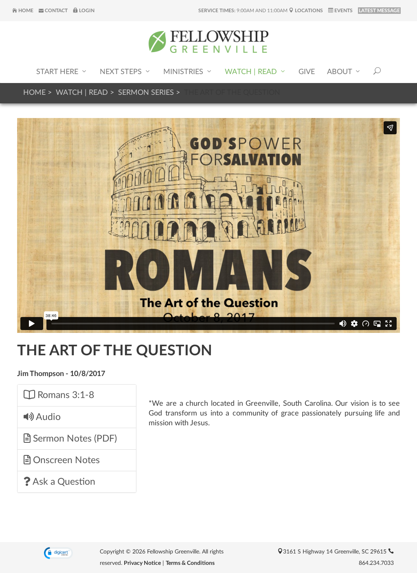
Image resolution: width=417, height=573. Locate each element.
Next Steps (122, 72)
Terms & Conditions (190, 563)
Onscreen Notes (65, 460)
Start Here (58, 72)
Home (25, 10)
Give (306, 72)
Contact (56, 10)
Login (86, 10)
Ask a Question (63, 481)
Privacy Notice (142, 563)
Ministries (184, 72)
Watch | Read (252, 72)
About (340, 72)
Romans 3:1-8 (64, 395)
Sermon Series (146, 92)
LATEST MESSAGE (379, 10)
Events (343, 10)
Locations (308, 10)
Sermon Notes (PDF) (74, 438)
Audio (47, 417)
